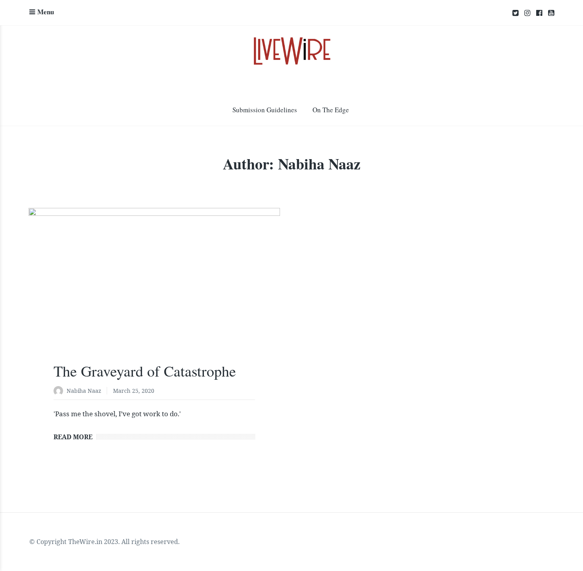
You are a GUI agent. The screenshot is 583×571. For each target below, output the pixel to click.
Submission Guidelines (264, 109)
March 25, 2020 (133, 390)
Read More (73, 437)
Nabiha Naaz (84, 390)
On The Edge (331, 109)
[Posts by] (60, 391)
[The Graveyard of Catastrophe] (154, 292)
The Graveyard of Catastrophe (145, 371)
